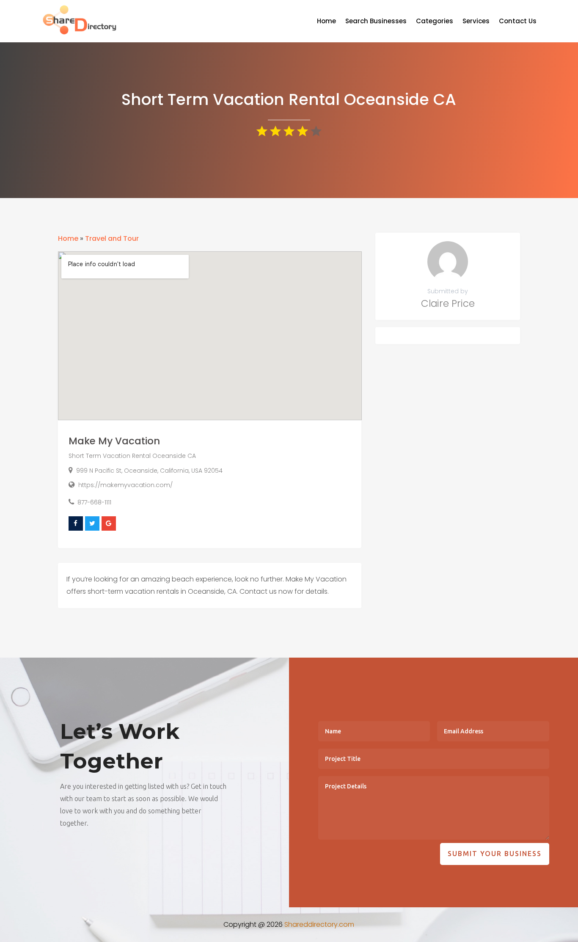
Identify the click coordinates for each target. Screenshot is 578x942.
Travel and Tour (112, 238)
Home (326, 21)
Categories (434, 21)
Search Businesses (376, 21)
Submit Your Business (495, 853)
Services (476, 21)
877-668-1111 (94, 502)
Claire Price (448, 303)
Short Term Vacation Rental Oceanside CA (132, 456)
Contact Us (518, 21)
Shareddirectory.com (319, 924)
